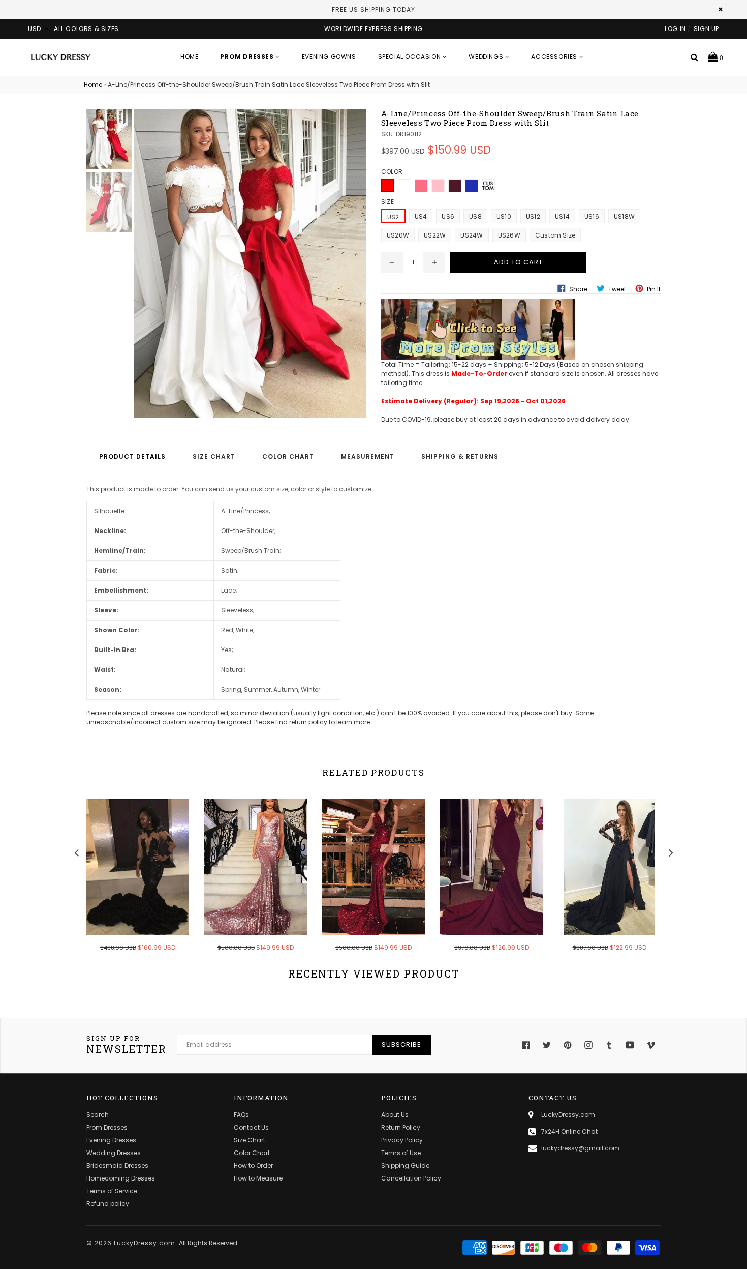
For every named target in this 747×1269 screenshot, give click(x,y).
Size (387, 201)
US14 (562, 216)
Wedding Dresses (113, 1152)
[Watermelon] (421, 185)
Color (391, 171)
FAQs (241, 1114)
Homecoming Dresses (120, 1178)
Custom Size (555, 235)
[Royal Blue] (471, 185)
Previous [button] (76, 851)
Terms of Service (111, 1191)
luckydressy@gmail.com (580, 1148)
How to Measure (258, 1178)
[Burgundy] (454, 185)
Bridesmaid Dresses (117, 1165)
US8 (475, 216)
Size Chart (214, 456)
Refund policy (107, 1203)
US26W (509, 235)
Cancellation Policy (411, 1178)
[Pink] (438, 185)
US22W (435, 235)
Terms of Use (401, 1152)
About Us (395, 1114)
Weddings (487, 56)
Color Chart (288, 456)
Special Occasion (410, 56)
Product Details (132, 456)
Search (97, 1114)
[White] (404, 185)
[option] (130, 882)
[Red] (387, 185)
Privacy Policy (402, 1140)
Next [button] (671, 851)
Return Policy (400, 1127)
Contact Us (251, 1127)
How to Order (253, 1165)
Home (189, 56)
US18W (624, 216)
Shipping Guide (405, 1165)
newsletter (126, 1045)
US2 (393, 217)
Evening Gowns (329, 56)
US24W (471, 235)
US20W (398, 235)
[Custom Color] (488, 185)
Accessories (555, 56)
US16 (591, 216)
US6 (448, 216)
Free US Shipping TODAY (373, 9)
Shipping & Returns (460, 456)
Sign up (706, 28)
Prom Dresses (107, 1127)
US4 (421, 216)
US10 (503, 216)
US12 (533, 216)
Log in (675, 28)
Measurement (367, 456)
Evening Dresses (111, 1140)
